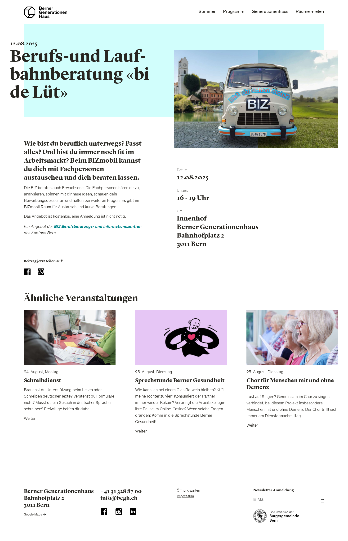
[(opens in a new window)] (104, 513)
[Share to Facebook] (27, 271)
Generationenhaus (270, 11)
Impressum (185, 496)
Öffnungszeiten (188, 491)
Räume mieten (310, 11)
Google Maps (33, 514)
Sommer (207, 11)
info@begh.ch (119, 498)
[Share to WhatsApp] (41, 271)
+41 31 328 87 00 (121, 491)
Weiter (30, 419)
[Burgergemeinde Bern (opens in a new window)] (276, 517)
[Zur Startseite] (45, 12)
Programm (233, 11)
